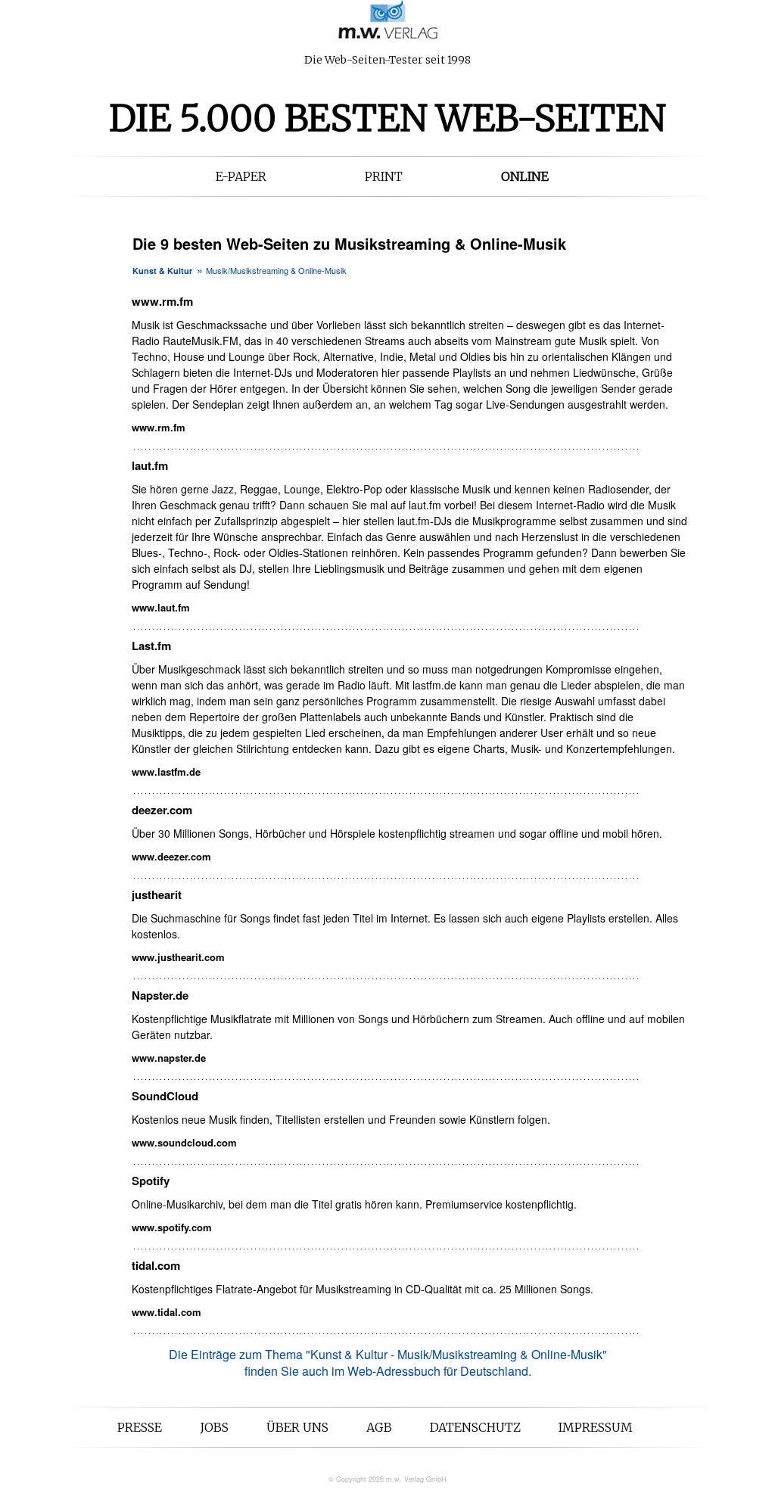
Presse (139, 1427)
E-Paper (241, 176)
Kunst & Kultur (162, 270)
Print (384, 176)
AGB (379, 1427)
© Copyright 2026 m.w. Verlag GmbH (387, 1479)
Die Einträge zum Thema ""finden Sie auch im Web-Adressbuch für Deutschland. (388, 1363)
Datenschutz (475, 1427)
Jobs (214, 1427)
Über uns (297, 1427)
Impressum (596, 1427)
